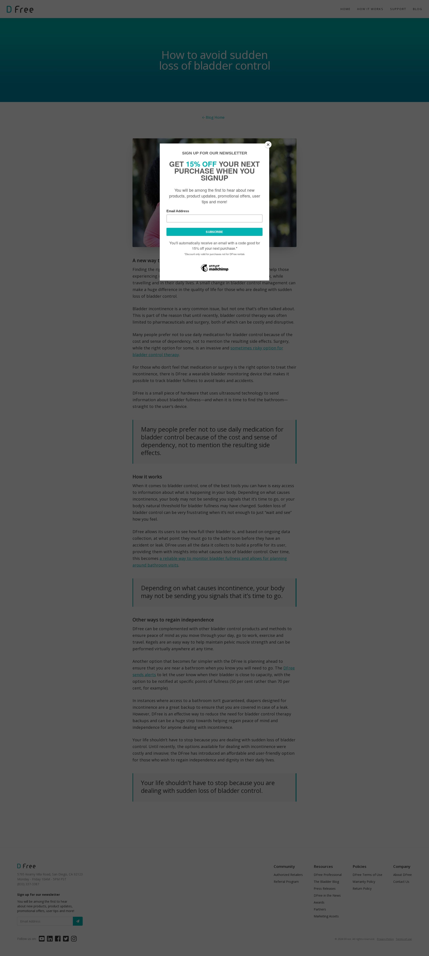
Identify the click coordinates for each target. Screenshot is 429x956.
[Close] (268, 144)
